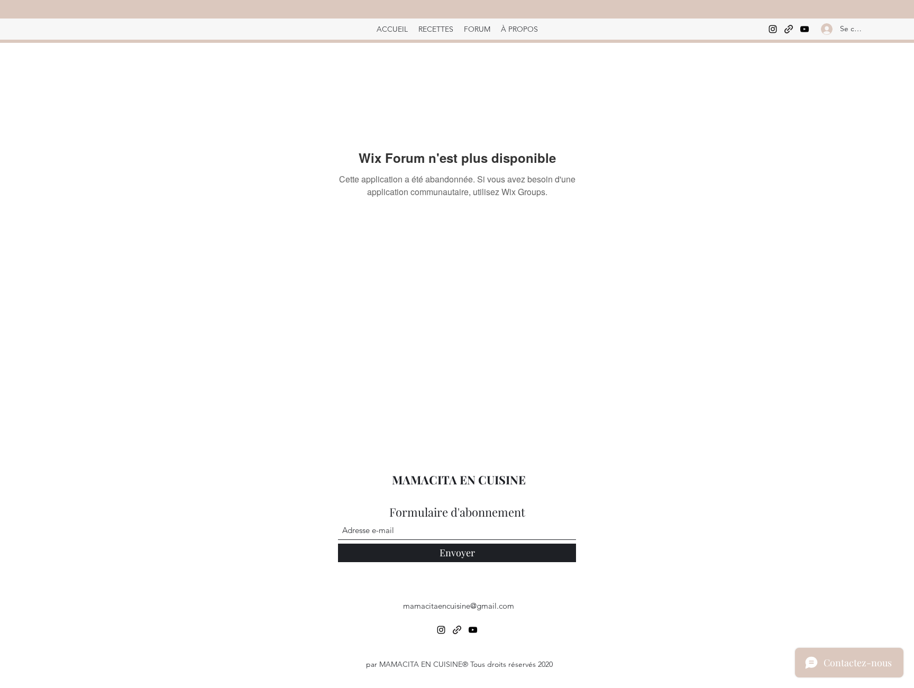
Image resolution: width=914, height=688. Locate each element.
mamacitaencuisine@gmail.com (458, 606)
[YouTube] (804, 29)
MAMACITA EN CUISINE (459, 480)
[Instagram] (772, 29)
